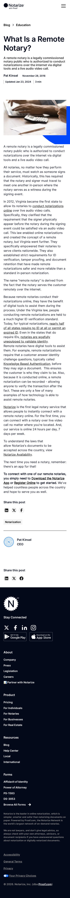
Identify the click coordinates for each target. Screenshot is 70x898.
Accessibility (12, 854)
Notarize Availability (18, 454)
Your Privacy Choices (22, 875)
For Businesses (13, 719)
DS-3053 (9, 798)
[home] (17, 6)
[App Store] (40, 636)
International (12, 761)
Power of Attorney (15, 787)
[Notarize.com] (11, 603)
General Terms (13, 861)
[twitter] (14, 510)
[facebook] (21, 510)
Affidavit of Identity (16, 781)
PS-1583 (9, 793)
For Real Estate (13, 724)
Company (10, 659)
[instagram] (33, 627)
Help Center (11, 750)
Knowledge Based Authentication (27, 364)
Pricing (8, 702)
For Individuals (13, 708)
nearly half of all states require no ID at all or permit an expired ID (35, 328)
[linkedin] (7, 510)
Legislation (11, 671)
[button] (62, 5)
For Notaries (11, 713)
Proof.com (45, 884)
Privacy (8, 868)
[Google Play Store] (15, 636)
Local (7, 756)
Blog (6, 744)
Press (7, 665)
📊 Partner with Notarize (19, 682)
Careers (9, 676)
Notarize (10, 407)
